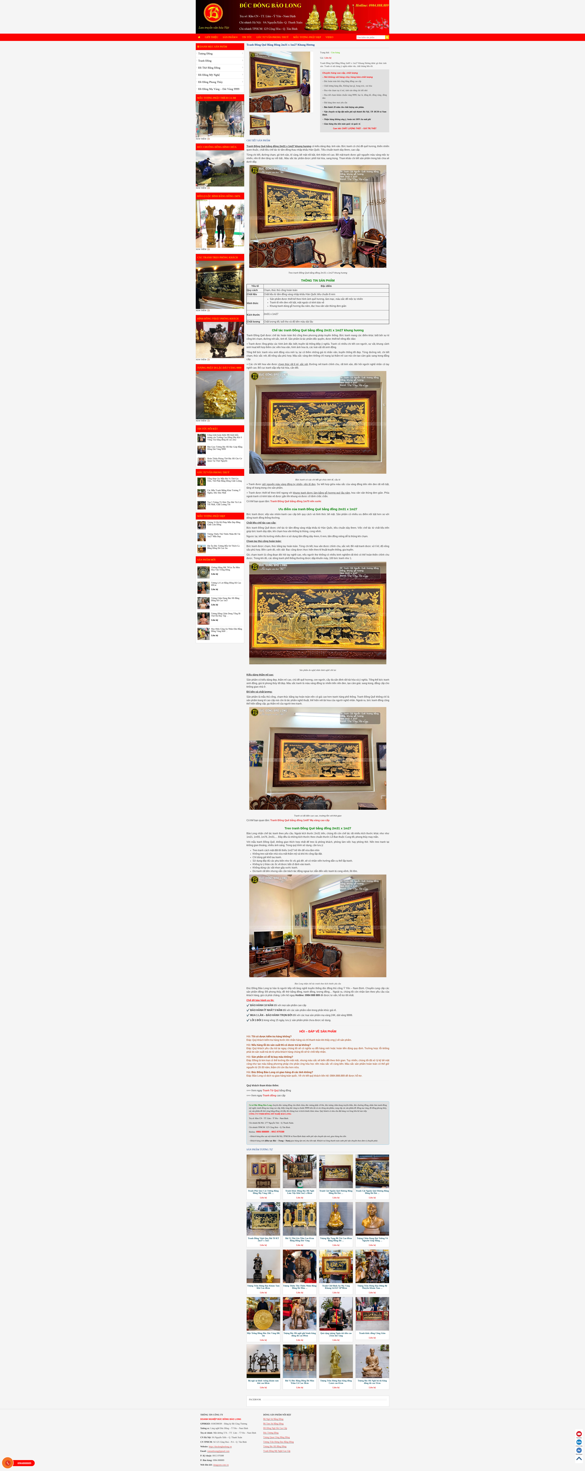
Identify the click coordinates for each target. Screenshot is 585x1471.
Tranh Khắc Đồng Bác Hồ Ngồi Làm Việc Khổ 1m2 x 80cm (299, 1192)
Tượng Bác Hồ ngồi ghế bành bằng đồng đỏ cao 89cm (300, 1334)
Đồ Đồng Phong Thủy (210, 82)
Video (329, 37)
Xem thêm (201, 139)
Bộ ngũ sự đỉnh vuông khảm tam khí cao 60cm (263, 1382)
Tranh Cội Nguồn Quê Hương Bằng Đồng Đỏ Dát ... (335, 1192)
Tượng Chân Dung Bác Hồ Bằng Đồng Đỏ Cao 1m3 (225, 599)
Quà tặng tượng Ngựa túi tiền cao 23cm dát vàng (336, 1334)
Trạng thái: (325, 52)
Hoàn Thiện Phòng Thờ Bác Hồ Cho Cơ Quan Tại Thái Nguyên (224, 459)
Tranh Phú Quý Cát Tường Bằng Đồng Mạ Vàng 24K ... (263, 1192)
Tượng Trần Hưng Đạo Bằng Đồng (278, 1442)
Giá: (322, 58)
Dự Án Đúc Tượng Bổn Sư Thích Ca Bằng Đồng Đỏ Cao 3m (223, 547)
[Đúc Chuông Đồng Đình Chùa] (220, 168)
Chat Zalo (579, 1446)
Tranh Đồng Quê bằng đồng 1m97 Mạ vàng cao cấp (300, 820)
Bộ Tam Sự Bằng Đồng (273, 1423)
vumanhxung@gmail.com (218, 1451)
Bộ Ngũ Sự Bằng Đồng (273, 1419)
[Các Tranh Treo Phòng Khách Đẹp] (220, 285)
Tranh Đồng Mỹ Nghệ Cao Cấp (276, 1451)
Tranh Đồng (204, 60)
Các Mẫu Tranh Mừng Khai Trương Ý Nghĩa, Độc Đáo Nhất (224, 491)
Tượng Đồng (205, 53)
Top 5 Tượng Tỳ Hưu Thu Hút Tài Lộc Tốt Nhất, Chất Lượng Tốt (224, 503)
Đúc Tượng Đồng (270, 1433)
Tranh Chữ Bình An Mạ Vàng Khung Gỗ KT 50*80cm (336, 1287)
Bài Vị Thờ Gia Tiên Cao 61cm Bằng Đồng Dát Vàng (299, 1239)
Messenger (579, 1454)
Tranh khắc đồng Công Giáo (372, 1333)
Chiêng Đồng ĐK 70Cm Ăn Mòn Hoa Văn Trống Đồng (225, 568)
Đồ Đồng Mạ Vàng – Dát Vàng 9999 (218, 89)
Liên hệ (327, 58)
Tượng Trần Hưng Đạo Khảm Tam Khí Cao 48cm (263, 1287)
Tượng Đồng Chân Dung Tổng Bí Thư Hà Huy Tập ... (225, 614)
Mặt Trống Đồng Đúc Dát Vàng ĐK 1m (263, 1334)
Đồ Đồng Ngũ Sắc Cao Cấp (275, 1428)
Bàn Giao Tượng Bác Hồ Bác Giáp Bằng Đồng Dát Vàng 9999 (224, 448)
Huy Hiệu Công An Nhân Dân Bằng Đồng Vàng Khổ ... (226, 630)
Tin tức (247, 37)
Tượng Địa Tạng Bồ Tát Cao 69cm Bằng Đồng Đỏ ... (336, 1239)
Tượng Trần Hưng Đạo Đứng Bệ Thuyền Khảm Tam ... (372, 1287)
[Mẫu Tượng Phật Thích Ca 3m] (220, 119)
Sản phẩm (229, 37)
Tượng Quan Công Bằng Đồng (276, 1437)
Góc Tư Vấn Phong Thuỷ (272, 37)
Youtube (579, 1438)
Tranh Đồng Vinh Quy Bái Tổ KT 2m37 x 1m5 (263, 1239)
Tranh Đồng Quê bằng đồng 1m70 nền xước (295, 501)
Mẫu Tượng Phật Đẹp (307, 37)
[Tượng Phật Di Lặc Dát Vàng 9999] (220, 395)
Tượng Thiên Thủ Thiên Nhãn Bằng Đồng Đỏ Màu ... (299, 1287)
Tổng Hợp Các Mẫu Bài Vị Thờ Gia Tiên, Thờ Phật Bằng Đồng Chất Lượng (224, 480)
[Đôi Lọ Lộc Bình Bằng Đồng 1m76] (220, 223)
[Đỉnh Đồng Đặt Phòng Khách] (220, 340)
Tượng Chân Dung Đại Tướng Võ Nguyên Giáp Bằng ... (372, 1239)
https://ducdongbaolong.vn (220, 1446)
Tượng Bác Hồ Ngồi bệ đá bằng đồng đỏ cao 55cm (372, 1382)
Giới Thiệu (211, 37)
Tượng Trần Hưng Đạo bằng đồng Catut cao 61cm (336, 1382)
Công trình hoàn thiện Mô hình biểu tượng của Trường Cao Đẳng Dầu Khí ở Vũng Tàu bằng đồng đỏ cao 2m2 (224, 437)
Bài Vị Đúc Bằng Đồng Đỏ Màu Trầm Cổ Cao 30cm (299, 1382)
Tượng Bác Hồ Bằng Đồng (274, 1446)
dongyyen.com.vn (221, 1465)
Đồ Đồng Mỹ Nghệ (209, 74)
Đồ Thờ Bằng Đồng (209, 67)
